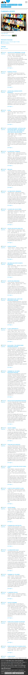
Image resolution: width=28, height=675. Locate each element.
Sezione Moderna (5, 43)
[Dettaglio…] (10, 67)
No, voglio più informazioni (18, 673)
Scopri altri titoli (4, 33)
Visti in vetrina (5, 48)
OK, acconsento (8, 673)
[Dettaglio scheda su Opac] (3, 53)
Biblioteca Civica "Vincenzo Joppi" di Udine (11, 41)
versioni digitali (8, 35)
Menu (26, 2)
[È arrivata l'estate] (14, 22)
